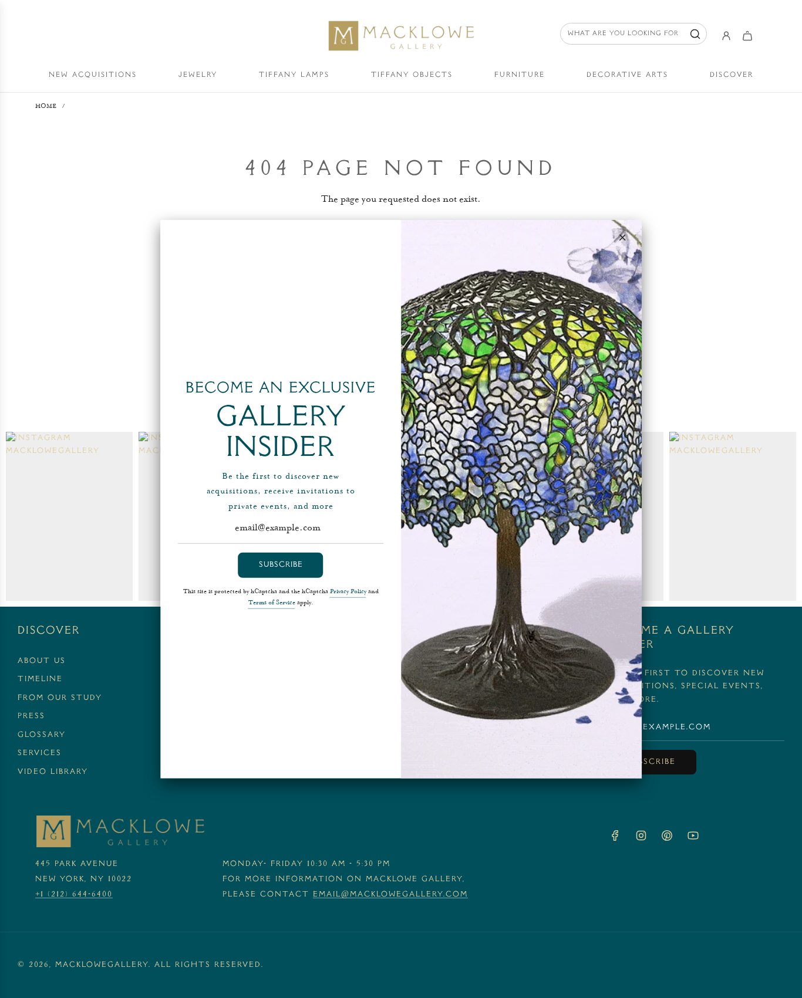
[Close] (622, 237)
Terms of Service (271, 602)
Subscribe (281, 565)
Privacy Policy (348, 591)
